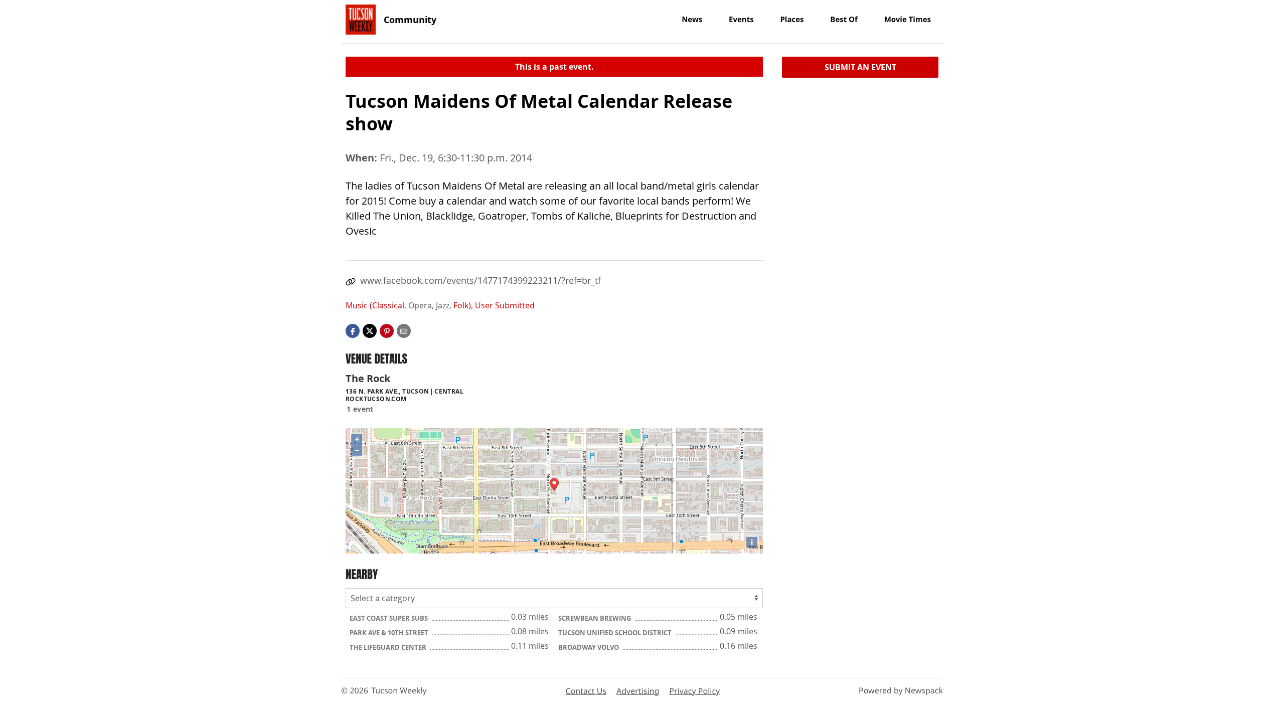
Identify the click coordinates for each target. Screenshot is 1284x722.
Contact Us (586, 690)
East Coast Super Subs (389, 618)
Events (741, 20)
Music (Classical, (376, 305)
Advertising (637, 690)
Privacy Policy (694, 690)
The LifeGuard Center (389, 647)
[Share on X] (370, 330)
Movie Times (907, 20)
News (692, 20)
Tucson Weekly (399, 690)
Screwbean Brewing (595, 618)
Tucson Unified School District (615, 632)
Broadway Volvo (589, 647)
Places (792, 20)
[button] (387, 330)
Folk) (462, 305)
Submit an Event (860, 67)
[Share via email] (404, 330)
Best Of (844, 20)
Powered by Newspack (901, 690)
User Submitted (505, 305)
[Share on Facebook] (353, 330)
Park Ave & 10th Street (390, 632)
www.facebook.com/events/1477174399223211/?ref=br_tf (480, 280)
